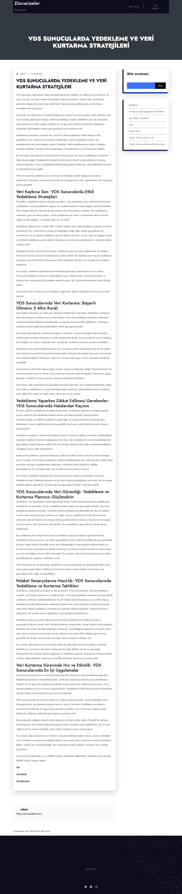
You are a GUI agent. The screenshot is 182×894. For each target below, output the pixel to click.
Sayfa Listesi (134, 131)
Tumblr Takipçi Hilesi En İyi (141, 137)
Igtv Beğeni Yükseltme (139, 118)
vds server (21, 774)
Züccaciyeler (27, 3)
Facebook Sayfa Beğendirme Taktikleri (147, 111)
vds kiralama (23, 781)
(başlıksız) (133, 105)
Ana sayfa (134, 6)
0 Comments (36, 74)
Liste (131, 124)
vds (18, 767)
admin (22, 74)
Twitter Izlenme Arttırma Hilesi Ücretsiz (147, 144)
